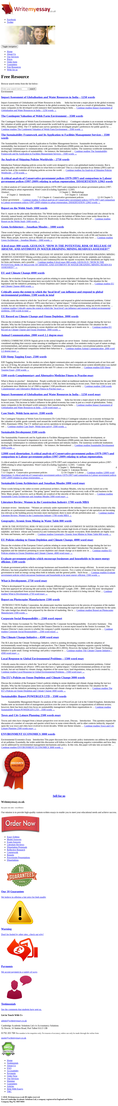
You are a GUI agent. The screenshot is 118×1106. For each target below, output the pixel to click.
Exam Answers (14, 842)
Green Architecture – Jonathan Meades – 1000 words (32, 226)
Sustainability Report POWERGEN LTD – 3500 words (33, 696)
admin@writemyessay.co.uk (14, 1021)
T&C (9, 1091)
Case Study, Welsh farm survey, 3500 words (27, 413)
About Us (11, 54)
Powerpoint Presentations (18, 857)
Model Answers (14, 839)
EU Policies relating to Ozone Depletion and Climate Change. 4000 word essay (47, 539)
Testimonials (12, 1063)
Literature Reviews (15, 844)
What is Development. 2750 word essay (24, 580)
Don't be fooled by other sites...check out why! (22, 931)
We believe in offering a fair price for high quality (23, 894)
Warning (11, 1081)
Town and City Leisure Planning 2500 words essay (31, 715)
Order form (12, 62)
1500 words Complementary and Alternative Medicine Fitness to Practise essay (47, 375)
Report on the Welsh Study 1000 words (24, 208)
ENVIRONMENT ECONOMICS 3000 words (28, 734)
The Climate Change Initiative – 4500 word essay (30, 637)
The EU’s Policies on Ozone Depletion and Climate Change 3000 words (43, 677)
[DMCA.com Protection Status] (8, 1055)
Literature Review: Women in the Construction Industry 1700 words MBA (45, 502)
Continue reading (42, 129)
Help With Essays (15, 1089)
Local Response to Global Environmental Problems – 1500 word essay (42, 658)
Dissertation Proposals (17, 847)
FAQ (9, 1068)
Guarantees (12, 64)
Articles (10, 1086)
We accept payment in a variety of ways (19, 969)
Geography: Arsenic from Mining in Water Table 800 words (36, 520)
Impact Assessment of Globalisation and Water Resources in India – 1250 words (48, 97)
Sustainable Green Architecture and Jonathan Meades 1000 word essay (43, 483)
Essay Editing (13, 837)
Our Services (13, 57)
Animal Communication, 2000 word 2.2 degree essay (32, 335)
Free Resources (14, 67)
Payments (11, 1073)
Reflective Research (16, 850)
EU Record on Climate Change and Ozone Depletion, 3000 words (39, 316)
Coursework (12, 852)
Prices (9, 59)
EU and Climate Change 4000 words (23, 272)
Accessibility (13, 1071)
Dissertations (13, 860)
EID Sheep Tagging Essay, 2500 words (24, 356)
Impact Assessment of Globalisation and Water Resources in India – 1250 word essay (51, 394)
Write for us (12, 69)
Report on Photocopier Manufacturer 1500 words (30, 599)
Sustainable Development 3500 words (23, 432)
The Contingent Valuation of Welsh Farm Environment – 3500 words (42, 115)
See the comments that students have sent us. (21, 1006)
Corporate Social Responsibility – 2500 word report (31, 618)
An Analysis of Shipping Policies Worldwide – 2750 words (35, 159)
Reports (10, 855)
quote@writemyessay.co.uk (13, 1038)
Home (10, 51)
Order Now (12, 1076)
